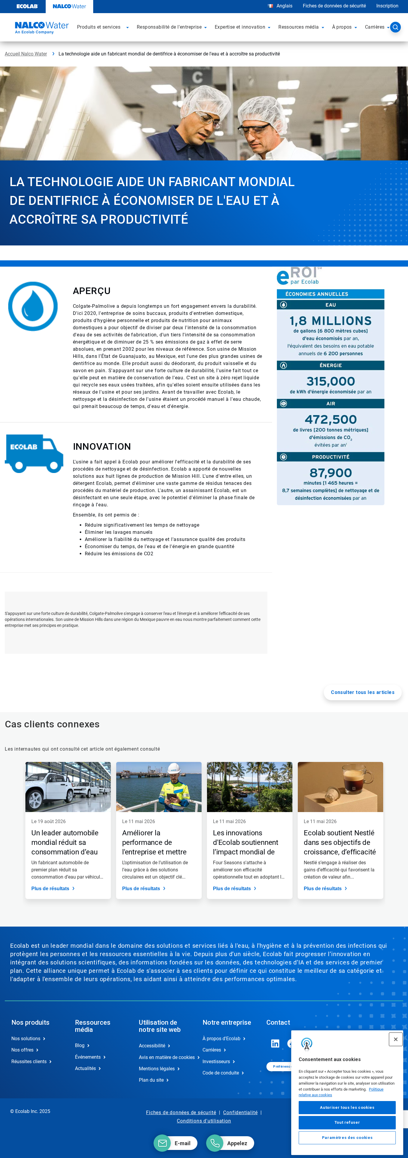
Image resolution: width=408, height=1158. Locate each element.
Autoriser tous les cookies (347, 1107)
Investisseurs (216, 1061)
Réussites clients (29, 1061)
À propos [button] (342, 27)
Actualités (85, 1068)
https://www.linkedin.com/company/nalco (275, 1043)
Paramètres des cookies (347, 1137)
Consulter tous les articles (363, 692)
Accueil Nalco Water (26, 54)
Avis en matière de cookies (164, 1057)
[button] (128, 27)
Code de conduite (221, 1073)
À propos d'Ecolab (221, 1038)
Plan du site (151, 1080)
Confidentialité (240, 1112)
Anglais (284, 6)
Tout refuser (347, 1122)
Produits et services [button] (98, 27)
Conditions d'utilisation (204, 1121)
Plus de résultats (50, 888)
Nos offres (22, 1050)
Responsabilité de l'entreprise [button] (169, 27)
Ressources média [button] (298, 27)
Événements (88, 1057)
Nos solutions (25, 1038)
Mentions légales (157, 1069)
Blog (80, 1045)
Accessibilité (152, 1046)
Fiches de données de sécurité (334, 6)
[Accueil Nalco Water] (41, 29)
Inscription (387, 6)
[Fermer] (395, 1039)
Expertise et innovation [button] (240, 27)
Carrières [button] (375, 27)
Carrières (212, 1050)
